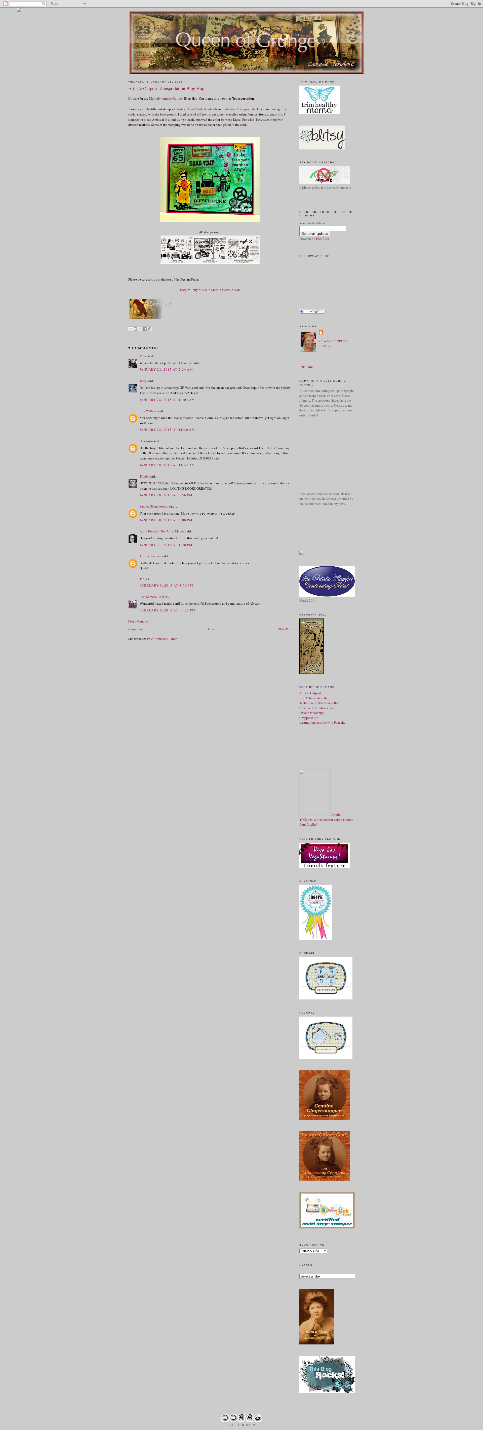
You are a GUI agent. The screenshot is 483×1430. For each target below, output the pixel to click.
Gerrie (226, 289)
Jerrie (143, 356)
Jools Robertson (151, 556)
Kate (237, 289)
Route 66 (211, 109)
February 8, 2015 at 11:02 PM (167, 610)
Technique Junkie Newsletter (319, 703)
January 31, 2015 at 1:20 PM (166, 545)
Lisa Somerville (150, 596)
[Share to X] (140, 328)
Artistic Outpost (172, 98)
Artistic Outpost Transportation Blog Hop (166, 88)
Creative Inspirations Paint (317, 708)
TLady (144, 476)
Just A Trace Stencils (313, 698)
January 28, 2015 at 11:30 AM (167, 429)
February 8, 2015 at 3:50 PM (166, 585)
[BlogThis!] (135, 328)
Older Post (285, 629)
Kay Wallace (148, 411)
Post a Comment (139, 621)
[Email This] (130, 328)
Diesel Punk (194, 109)
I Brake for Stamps (311, 712)
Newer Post (135, 629)
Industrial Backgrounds (239, 109)
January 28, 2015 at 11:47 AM (167, 465)
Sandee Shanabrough (154, 506)
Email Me (306, 366)
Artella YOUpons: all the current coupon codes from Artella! (326, 819)
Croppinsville (308, 717)
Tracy (183, 289)
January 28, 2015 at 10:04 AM (167, 399)
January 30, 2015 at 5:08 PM (166, 520)
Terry (194, 289)
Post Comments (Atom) (162, 638)
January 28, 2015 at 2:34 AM (166, 369)
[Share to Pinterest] (149, 328)
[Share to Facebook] (144, 328)
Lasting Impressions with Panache (322, 722)
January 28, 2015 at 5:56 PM (166, 495)
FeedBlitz (322, 238)
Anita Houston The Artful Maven (162, 531)
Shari (214, 289)
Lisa (205, 289)
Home (211, 629)
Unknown (146, 441)
